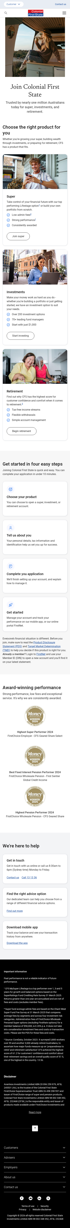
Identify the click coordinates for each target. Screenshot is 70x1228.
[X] (48, 1198)
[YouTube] (31, 1198)
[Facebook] (22, 1198)
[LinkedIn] (39, 1198)
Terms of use (27, 1206)
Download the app (17, 943)
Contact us (60, 4)
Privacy (22, 1209)
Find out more (15, 910)
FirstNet (40, 654)
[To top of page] (35, 1128)
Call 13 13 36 (29, 877)
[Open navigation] (64, 13)
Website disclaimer (42, 1209)
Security (45, 1206)
